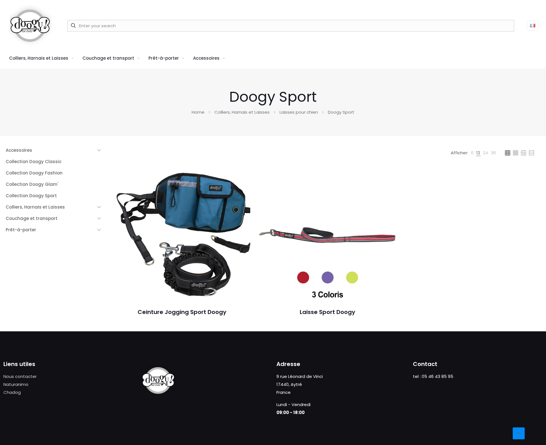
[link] (472, 153)
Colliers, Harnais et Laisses (242, 112)
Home (198, 112)
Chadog (12, 392)
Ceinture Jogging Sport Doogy (182, 312)
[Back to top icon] (519, 433)
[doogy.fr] (30, 25)
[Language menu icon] (532, 25)
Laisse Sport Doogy (327, 312)
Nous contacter (20, 376)
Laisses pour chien (299, 112)
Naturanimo (15, 384)
